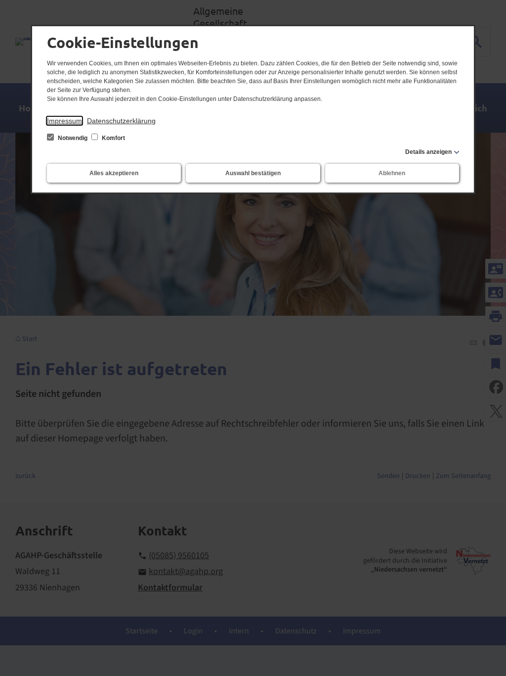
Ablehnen (392, 173)
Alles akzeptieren (113, 173)
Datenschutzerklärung (121, 121)
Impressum (64, 121)
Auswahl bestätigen (253, 173)
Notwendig (72, 138)
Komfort (112, 138)
